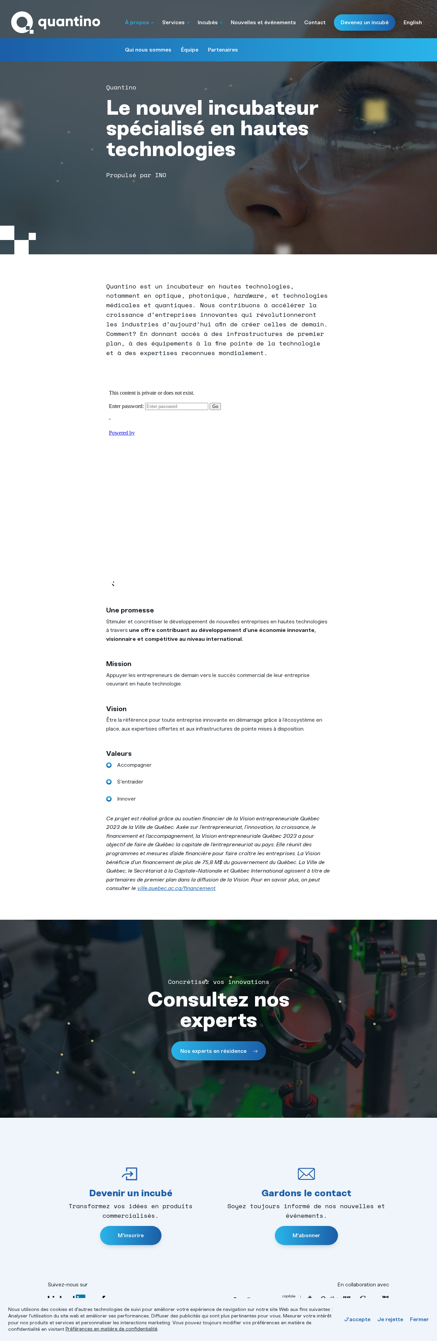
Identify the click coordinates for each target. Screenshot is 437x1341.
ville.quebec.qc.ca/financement (176, 888)
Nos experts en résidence (214, 1051)
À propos (137, 22)
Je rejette (390, 1319)
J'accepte (357, 1319)
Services (173, 22)
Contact (315, 22)
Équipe (189, 49)
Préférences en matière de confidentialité (111, 1329)
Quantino (55, 23)
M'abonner (306, 1235)
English (413, 22)
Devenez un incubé (365, 22)
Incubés (208, 22)
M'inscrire (131, 1235)
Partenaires (223, 49)
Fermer (419, 1319)
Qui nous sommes (148, 49)
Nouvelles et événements (263, 22)
